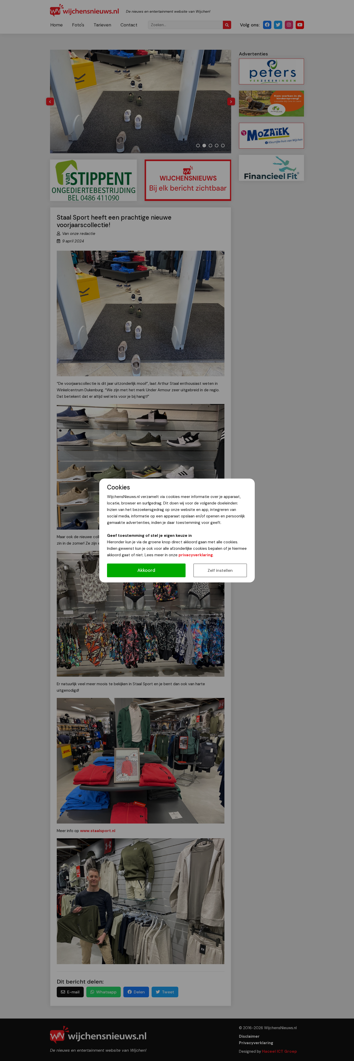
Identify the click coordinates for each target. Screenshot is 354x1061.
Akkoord (146, 570)
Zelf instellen (220, 570)
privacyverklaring (196, 555)
